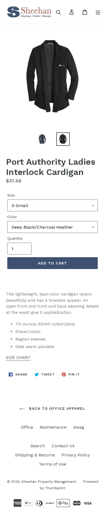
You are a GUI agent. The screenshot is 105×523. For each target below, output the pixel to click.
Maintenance (53, 427)
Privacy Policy (76, 454)
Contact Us (63, 445)
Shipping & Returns (35, 454)
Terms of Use (52, 464)
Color (12, 217)
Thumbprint (55, 488)
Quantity (15, 238)
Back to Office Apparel (56, 408)
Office (27, 427)
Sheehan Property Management (49, 482)
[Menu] (98, 11)
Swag (78, 427)
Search (37, 445)
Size (11, 195)
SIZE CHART (18, 357)
